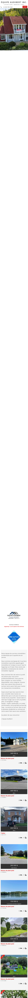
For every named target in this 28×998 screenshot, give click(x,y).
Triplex (3, 833)
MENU (24, 7)
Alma (14, 755)
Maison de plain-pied (7, 758)
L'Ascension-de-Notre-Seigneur (14, 903)
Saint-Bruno (14, 867)
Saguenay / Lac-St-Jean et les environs (14, 626)
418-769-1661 (9, 7)
